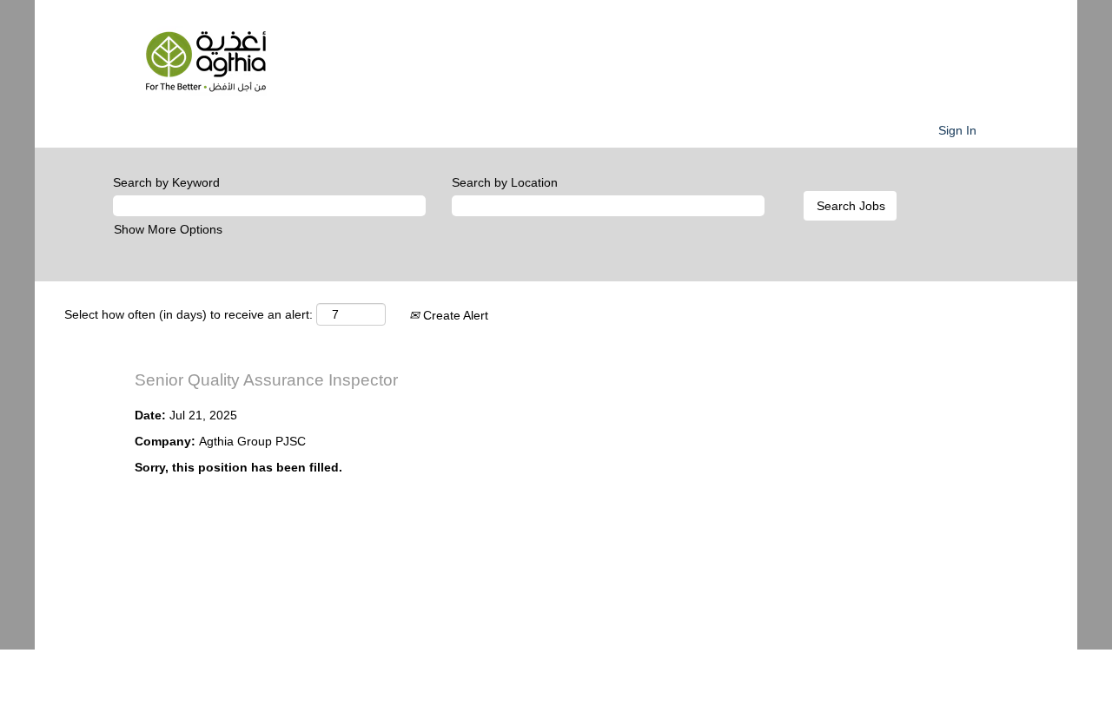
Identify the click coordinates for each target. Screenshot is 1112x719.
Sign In (957, 130)
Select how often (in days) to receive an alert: (188, 314)
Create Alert (454, 315)
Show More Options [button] (168, 229)
